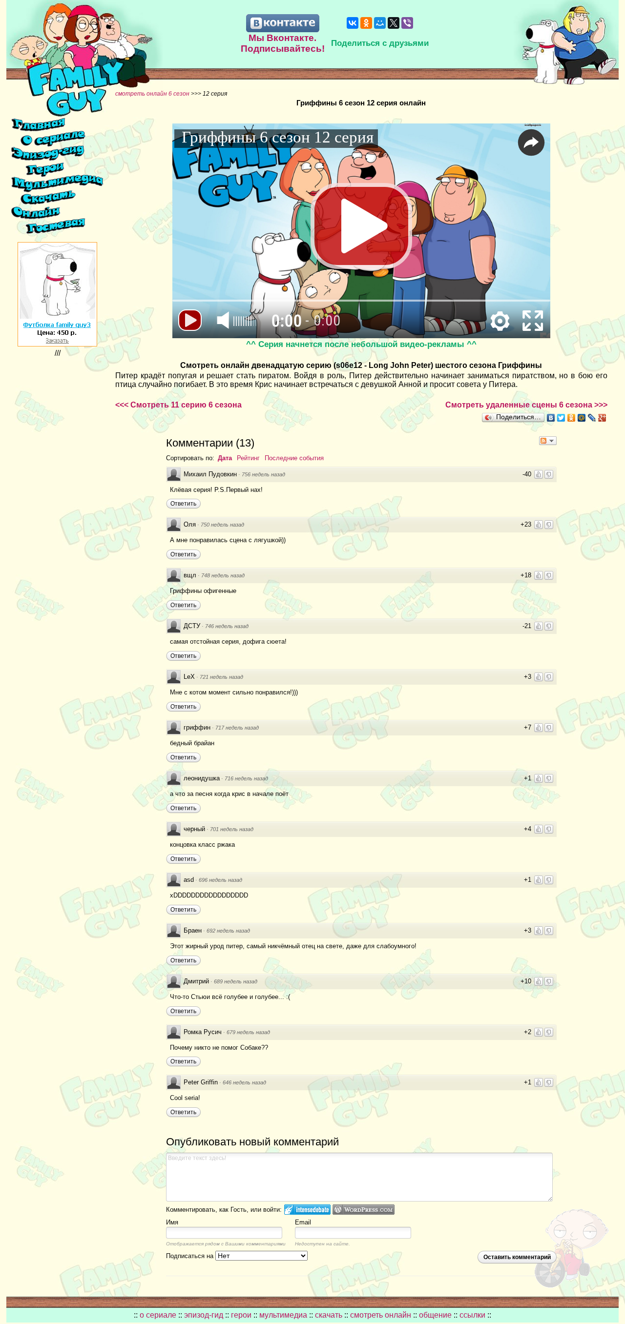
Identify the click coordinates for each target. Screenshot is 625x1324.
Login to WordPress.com (364, 1209)
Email (303, 1222)
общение (435, 1315)
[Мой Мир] (380, 23)
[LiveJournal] (592, 417)
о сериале (158, 1315)
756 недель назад (263, 474)
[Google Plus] (602, 417)
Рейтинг (248, 458)
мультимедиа (283, 1315)
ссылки (472, 1315)
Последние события (294, 458)
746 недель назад (227, 626)
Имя (172, 1222)
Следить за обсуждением (548, 440)
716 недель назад (246, 778)
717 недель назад (237, 728)
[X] (393, 23)
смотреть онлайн (381, 1315)
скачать (329, 1315)
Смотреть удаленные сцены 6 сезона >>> (526, 405)
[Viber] (407, 23)
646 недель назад (244, 1082)
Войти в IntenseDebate (307, 1209)
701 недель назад (231, 829)
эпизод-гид (203, 1315)
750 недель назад (222, 525)
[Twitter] (561, 417)
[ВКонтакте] (352, 23)
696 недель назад (220, 880)
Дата (225, 458)
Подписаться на (190, 1256)
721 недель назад (221, 677)
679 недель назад (248, 1032)
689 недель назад (235, 981)
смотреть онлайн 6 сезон (152, 93)
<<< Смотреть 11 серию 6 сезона (178, 405)
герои (241, 1315)
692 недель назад (228, 931)
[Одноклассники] (366, 23)
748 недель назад (223, 575)
